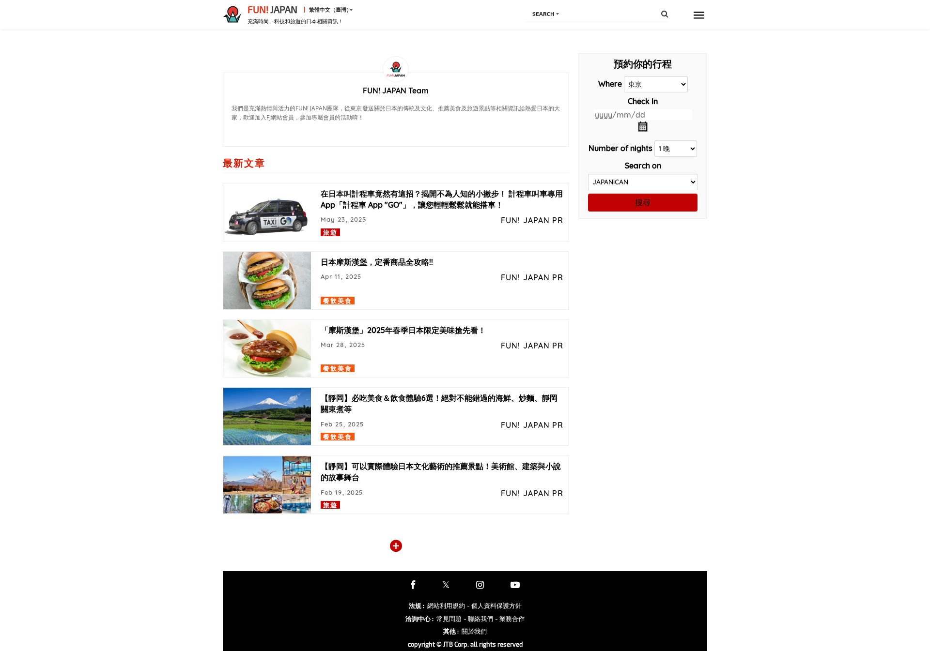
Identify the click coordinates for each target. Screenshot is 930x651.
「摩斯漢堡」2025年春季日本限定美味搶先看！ (403, 330)
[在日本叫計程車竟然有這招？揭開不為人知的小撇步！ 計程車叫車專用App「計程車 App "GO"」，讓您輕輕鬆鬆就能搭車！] (267, 212)
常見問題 (449, 618)
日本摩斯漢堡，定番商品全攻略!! (377, 262)
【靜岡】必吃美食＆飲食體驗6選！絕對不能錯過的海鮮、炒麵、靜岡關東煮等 (439, 403)
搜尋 (643, 202)
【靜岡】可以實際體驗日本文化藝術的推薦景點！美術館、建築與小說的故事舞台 (441, 471)
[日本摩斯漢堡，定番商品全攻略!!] (267, 280)
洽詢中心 (419, 618)
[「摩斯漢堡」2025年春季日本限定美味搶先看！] (267, 349)
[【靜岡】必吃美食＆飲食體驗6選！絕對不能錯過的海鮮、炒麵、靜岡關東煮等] (267, 416)
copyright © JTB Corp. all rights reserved (465, 644)
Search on (643, 165)
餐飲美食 (337, 300)
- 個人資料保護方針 (494, 605)
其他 (451, 631)
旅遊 (330, 232)
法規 (416, 605)
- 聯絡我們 (478, 618)
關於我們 (474, 631)
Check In (643, 101)
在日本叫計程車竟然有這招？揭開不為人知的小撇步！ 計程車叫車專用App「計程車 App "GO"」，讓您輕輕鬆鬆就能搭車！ (442, 199)
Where (610, 84)
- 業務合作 (510, 618)
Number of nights (620, 148)
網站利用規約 (446, 605)
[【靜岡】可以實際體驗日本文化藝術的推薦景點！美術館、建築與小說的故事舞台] (267, 485)
